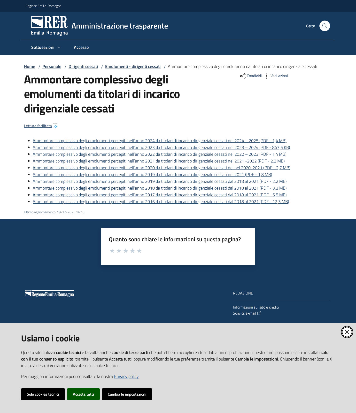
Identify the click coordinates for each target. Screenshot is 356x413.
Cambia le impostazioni (127, 394)
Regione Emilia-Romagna (43, 5)
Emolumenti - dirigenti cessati (133, 66)
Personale (51, 66)
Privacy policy (126, 376)
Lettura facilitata (38, 126)
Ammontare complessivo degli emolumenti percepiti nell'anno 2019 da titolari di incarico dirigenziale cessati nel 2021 (152, 174)
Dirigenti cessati (83, 66)
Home (29, 66)
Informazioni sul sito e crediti (256, 307)
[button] (325, 26)
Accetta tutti (83, 394)
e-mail (251, 313)
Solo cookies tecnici (43, 394)
